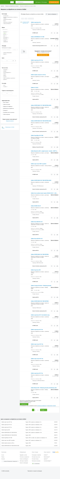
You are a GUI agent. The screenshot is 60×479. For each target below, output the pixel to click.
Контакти (3, 458)
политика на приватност (41, 405)
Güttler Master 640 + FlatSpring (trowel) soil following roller (44, 387)
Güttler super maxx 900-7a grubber (38, 163)
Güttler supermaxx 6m (36, 22)
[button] (54, 33)
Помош (2, 456)
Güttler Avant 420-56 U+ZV (37, 238)
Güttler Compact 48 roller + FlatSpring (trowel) (41, 285)
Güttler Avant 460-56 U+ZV (37, 221)
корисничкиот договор (51, 405)
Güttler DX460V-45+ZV (36, 205)
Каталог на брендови (24, 462)
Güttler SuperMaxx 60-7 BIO (37, 135)
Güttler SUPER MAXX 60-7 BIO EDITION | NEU (41, 120)
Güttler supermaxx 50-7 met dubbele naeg (40, 314)
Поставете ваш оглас (43, 54)
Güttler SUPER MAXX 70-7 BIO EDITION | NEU (41, 105)
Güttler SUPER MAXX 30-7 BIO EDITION (40, 254)
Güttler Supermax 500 (36, 269)
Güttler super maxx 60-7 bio (37, 344)
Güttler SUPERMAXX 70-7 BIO (37, 36)
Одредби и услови (23, 454)
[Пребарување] (16, 2)
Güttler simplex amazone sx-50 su (38, 74)
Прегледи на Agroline (24, 460)
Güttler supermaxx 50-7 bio (37, 60)
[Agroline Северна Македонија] (5, 2)
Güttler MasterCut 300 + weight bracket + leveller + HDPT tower (45, 151)
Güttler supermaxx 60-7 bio (37, 329)
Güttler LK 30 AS (34, 87)
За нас (2, 454)
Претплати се (24, 404)
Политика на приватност (24, 456)
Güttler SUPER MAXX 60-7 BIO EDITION (40, 301)
